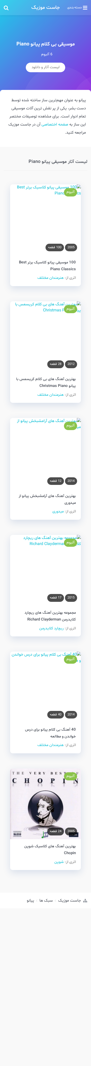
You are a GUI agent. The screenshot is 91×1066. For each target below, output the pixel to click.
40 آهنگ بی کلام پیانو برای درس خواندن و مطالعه (50, 733)
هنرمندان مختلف (50, 278)
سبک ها (46, 900)
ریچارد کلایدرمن (51, 628)
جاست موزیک (45, 7)
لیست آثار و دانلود (46, 67)
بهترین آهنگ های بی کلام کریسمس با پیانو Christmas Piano (46, 383)
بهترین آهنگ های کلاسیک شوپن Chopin (50, 850)
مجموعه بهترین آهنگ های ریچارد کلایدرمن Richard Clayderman (50, 616)
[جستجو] (16, 7)
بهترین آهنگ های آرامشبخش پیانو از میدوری (47, 499)
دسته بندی (74, 7)
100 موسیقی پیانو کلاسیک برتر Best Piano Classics (47, 266)
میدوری (58, 511)
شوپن (59, 862)
